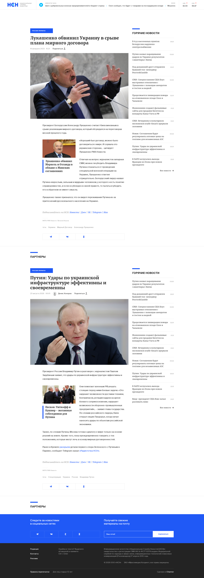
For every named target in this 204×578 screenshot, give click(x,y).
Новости (74, 212)
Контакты (34, 554)
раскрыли (65, 447)
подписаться (163, 534)
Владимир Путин (87, 477)
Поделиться (58, 49)
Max (106, 212)
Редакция (34, 549)
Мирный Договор (64, 227)
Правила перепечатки (39, 572)
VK (89, 212)
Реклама (34, 558)
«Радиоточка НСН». (89, 450)
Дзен (83, 212)
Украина (51, 227)
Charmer (170, 572)
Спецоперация (54, 477)
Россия (75, 477)
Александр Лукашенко (84, 227)
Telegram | (98, 212)
